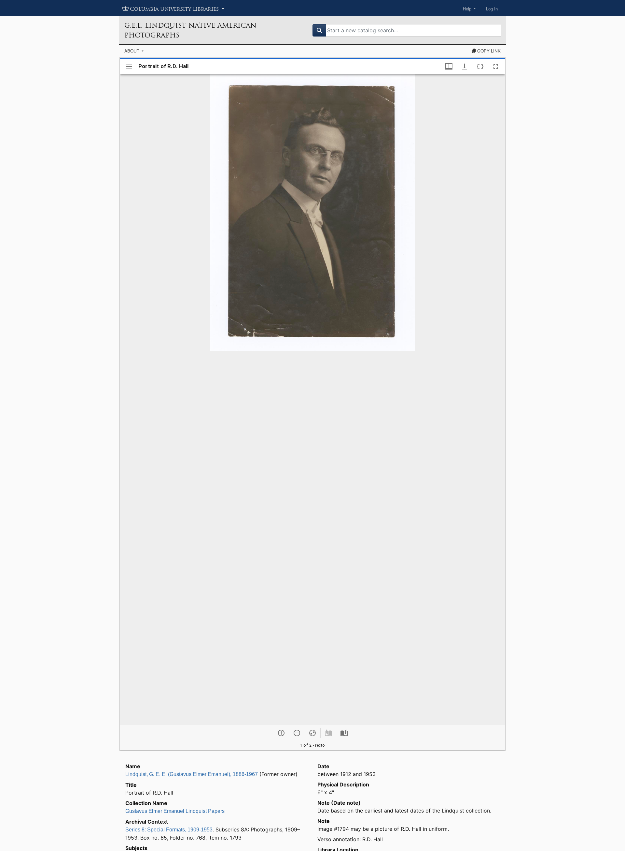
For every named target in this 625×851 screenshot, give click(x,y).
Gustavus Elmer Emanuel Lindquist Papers (175, 811)
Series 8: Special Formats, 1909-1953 (169, 829)
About (132, 51)
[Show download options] (464, 66)
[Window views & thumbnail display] (449, 66)
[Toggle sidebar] (129, 66)
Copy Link (488, 51)
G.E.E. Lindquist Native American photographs (190, 30)
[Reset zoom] (312, 733)
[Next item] (344, 733)
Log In (492, 9)
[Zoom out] (297, 733)
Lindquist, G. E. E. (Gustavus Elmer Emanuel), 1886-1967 (191, 774)
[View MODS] (480, 66)
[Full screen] (496, 66)
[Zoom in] (281, 733)
